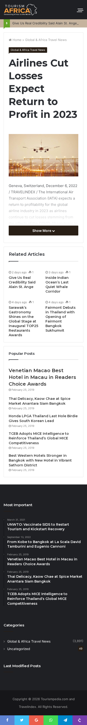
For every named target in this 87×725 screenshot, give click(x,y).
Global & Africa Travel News (46, 40)
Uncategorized (18, 649)
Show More (42, 230)
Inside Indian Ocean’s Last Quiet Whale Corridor (57, 284)
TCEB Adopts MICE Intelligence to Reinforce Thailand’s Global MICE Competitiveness (39, 438)
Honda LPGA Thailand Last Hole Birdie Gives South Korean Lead (43, 418)
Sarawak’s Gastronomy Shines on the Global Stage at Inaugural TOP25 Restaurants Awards (23, 321)
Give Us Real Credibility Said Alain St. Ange (44, 23)
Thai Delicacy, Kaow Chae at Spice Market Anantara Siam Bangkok (39, 401)
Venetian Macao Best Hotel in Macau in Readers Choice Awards (42, 377)
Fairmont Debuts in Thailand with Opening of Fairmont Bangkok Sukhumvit (60, 319)
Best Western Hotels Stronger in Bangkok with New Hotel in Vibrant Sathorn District (40, 460)
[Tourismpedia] (20, 10)
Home (17, 40)
